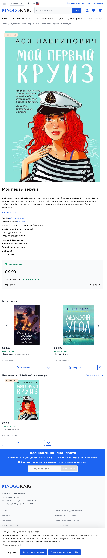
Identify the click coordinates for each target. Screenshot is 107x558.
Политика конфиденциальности (69, 511)
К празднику (95, 18)
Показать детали (11, 545)
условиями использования (44, 462)
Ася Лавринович (17, 218)
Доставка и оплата (10, 525)
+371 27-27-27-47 (95, 3)
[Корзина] (100, 10)
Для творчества (76, 18)
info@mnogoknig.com (75, 3)
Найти (76, 10)
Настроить (10, 552)
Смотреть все (92, 375)
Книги (5, 18)
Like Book (21, 221)
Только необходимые (33, 552)
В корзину (25, 367)
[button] (6, 325)
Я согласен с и (54, 462)
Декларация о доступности (67, 520)
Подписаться (69, 468)
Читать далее (9, 212)
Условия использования (65, 515)
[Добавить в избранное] (48, 367)
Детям (61, 18)
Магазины (6, 520)
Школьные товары (44, 18)
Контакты (6, 515)
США (19, 279)
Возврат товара (62, 525)
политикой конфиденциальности (72, 462)
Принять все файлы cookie (64, 552)
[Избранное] (93, 10)
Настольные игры (22, 18)
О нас (4, 511)
